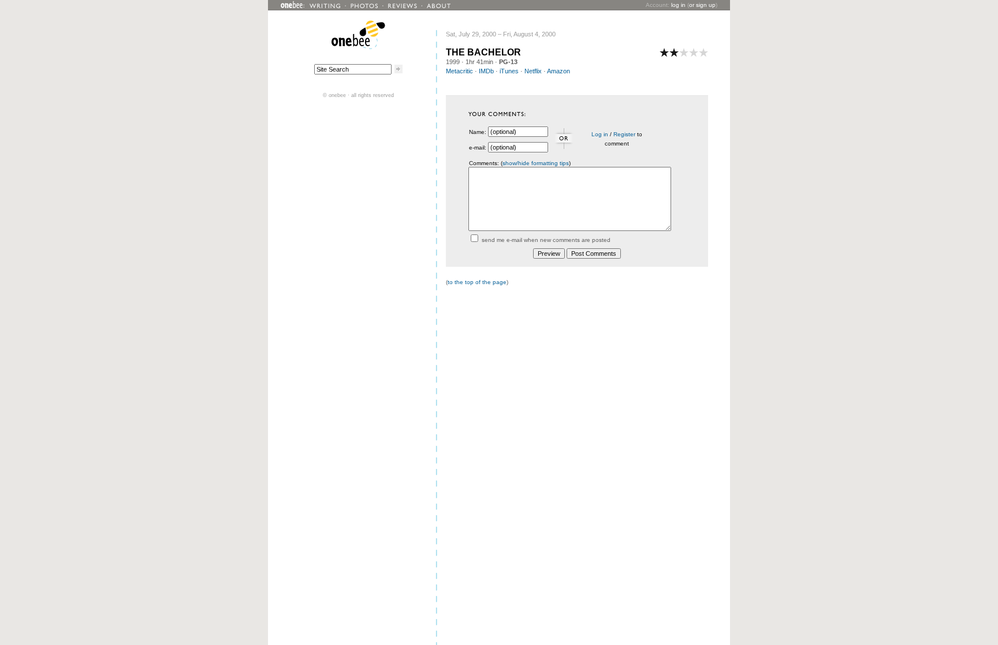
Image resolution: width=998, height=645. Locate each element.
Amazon (558, 71)
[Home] (358, 46)
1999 (453, 61)
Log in (599, 134)
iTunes (509, 71)
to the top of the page (477, 282)
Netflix (533, 71)
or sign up (702, 5)
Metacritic (459, 71)
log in (678, 5)
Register (624, 134)
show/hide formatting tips (535, 163)
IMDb (486, 71)
